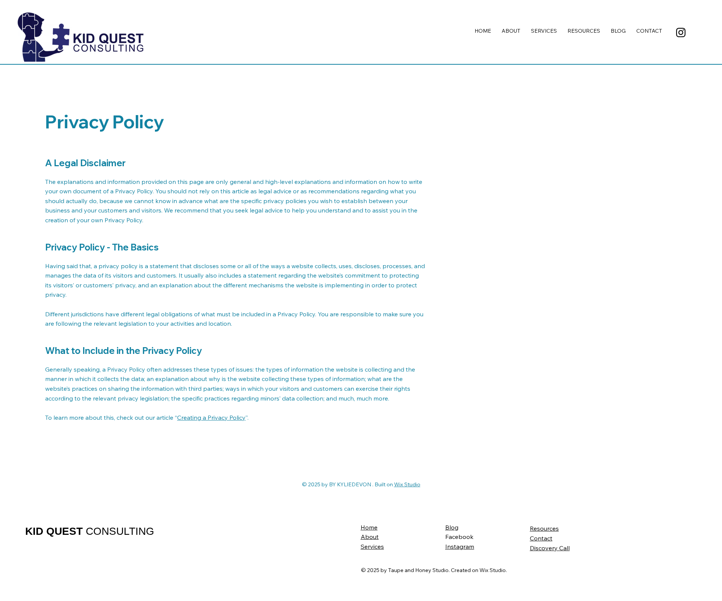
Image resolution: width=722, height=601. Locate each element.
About (370, 536)
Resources (544, 528)
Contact (541, 538)
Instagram (459, 546)
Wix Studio (407, 484)
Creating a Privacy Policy (211, 417)
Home (369, 527)
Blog (451, 527)
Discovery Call (550, 548)
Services (372, 546)
